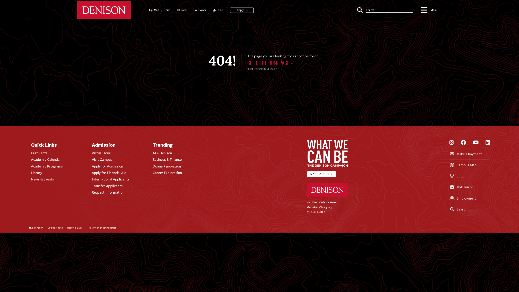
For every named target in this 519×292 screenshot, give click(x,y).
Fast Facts (39, 153)
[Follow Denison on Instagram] (451, 143)
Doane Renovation (167, 166)
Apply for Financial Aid (109, 173)
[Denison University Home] (327, 196)
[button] (385, 9)
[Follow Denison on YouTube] (476, 143)
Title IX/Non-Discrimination (101, 227)
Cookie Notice (55, 227)
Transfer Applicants (107, 186)
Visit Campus (102, 159)
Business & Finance (167, 159)
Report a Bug (74, 227)
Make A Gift (321, 173)
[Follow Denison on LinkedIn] (488, 143)
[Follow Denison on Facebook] (463, 143)
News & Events (42, 179)
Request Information (108, 192)
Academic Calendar (46, 159)
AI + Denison (162, 153)
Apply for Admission (107, 166)
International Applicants (111, 179)
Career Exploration (167, 173)
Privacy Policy (35, 227)
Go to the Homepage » (270, 64)
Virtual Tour (101, 153)
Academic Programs (47, 166)
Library (36, 173)
